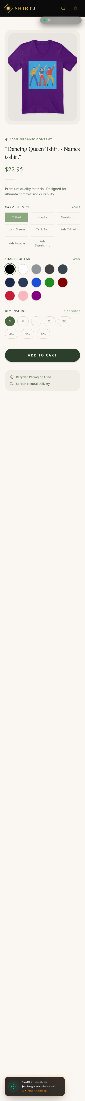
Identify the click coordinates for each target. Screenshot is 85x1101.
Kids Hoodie (16, 243)
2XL (64, 321)
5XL (43, 334)
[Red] (10, 296)
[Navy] (10, 282)
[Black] (10, 269)
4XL (27, 334)
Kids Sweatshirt (42, 243)
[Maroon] (63, 282)
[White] (23, 269)
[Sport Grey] (36, 269)
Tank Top (42, 229)
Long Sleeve (16, 229)
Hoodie (42, 217)
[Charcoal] (63, 269)
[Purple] (36, 296)
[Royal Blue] (36, 282)
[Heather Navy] (23, 282)
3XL (11, 334)
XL (49, 321)
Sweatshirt (68, 217)
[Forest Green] (49, 282)
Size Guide (72, 311)
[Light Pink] (23, 296)
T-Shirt (16, 217)
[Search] (63, 8)
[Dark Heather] (49, 269)
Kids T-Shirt (68, 229)
